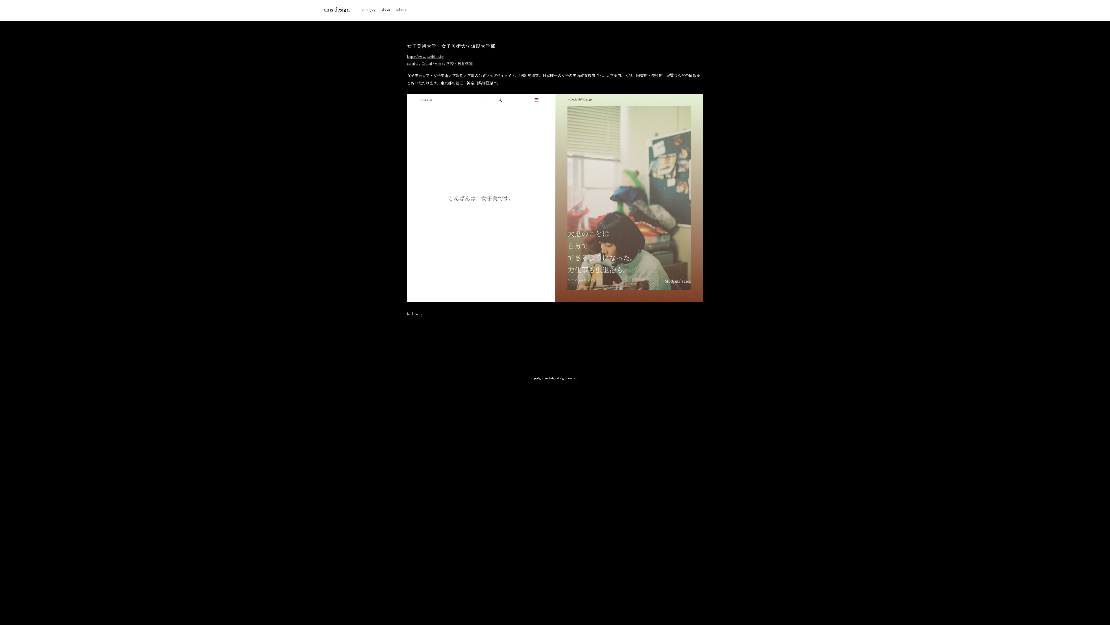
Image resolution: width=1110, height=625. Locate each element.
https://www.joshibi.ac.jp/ (425, 56)
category (368, 9)
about (385, 9)
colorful (412, 63)
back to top (415, 314)
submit (401, 9)
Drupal (426, 63)
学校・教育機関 (459, 63)
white (439, 63)
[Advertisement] (555, 342)
